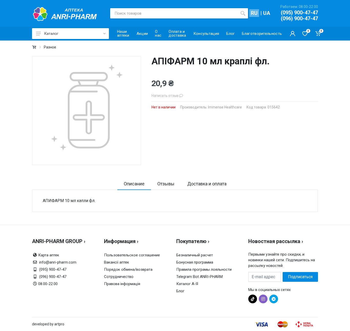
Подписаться (300, 276)
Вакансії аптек (116, 262)
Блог (180, 291)
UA (266, 13)
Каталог (51, 33)
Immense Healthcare (225, 107)
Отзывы (165, 183)
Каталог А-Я (187, 284)
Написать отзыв (165, 96)
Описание (134, 183)
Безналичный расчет (194, 255)
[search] (243, 13)
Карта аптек (48, 255)
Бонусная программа (194, 262)
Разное (50, 47)
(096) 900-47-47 (299, 18)
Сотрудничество (118, 276)
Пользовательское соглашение (132, 255)
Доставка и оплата (207, 183)
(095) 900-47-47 (299, 12)
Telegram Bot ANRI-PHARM (199, 276)
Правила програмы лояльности (204, 269)
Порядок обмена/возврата (128, 269)
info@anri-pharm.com (57, 262)
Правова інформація (122, 284)
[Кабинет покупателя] (292, 34)
